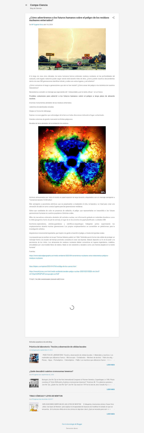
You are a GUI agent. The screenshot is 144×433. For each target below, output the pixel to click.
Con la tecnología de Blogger (72, 424)
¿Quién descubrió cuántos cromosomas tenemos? (51, 371)
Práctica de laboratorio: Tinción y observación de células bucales (57, 347)
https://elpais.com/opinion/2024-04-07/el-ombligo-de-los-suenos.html (52, 266)
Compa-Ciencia (39, 5)
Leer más (111, 365)
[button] (113, 17)
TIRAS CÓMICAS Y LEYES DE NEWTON (46, 396)
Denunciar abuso (72, 428)
